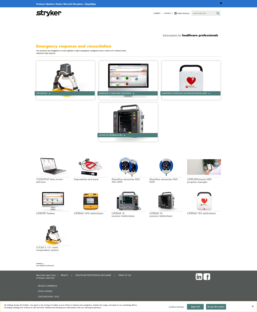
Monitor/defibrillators (111, 135)
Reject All (195, 307)
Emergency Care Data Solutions (115, 93)
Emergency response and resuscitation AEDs (184, 93)
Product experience (47, 286)
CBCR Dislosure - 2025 (48, 296)
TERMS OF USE (124, 275)
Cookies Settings (176, 307)
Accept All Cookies (215, 307)
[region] (128, 306)
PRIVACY (64, 275)
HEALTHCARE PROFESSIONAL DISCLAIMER (93, 275)
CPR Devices (42, 93)
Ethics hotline (45, 291)
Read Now (90, 4)
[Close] (253, 306)
